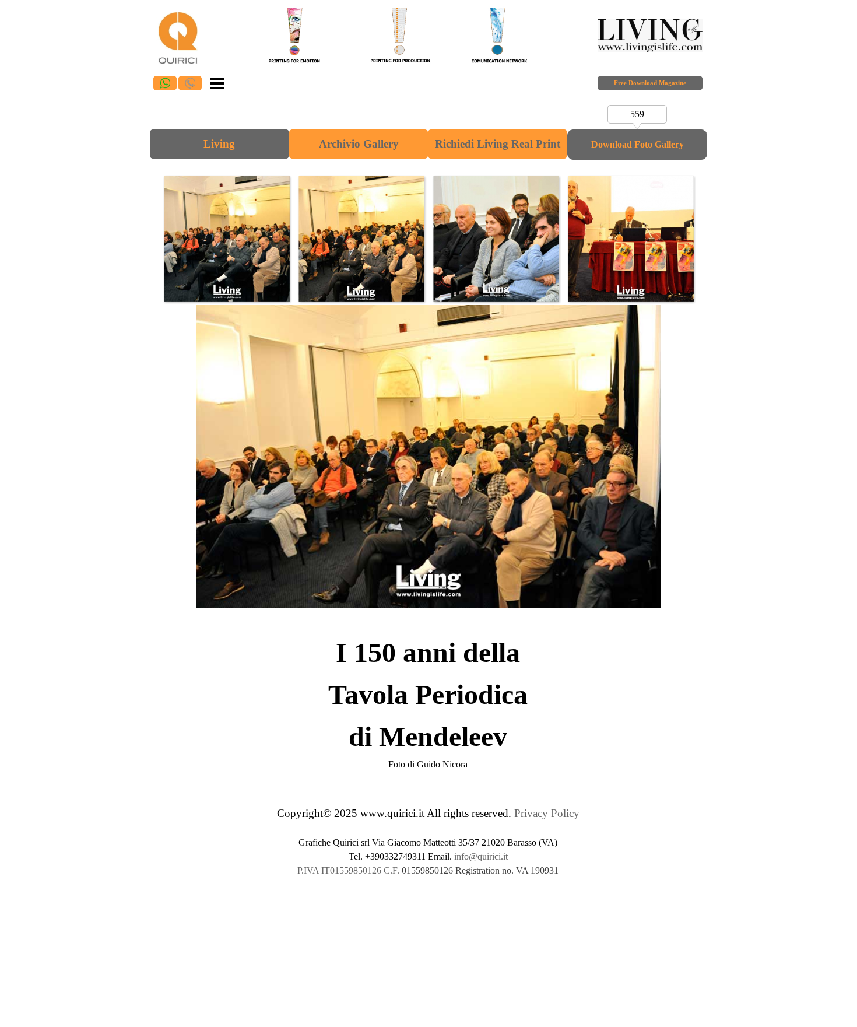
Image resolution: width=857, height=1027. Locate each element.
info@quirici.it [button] (481, 856)
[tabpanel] (428, 702)
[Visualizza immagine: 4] (226, 238)
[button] (165, 83)
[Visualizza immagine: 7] (630, 238)
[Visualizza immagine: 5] (361, 238)
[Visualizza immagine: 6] (495, 238)
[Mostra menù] (217, 82)
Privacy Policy (546, 813)
